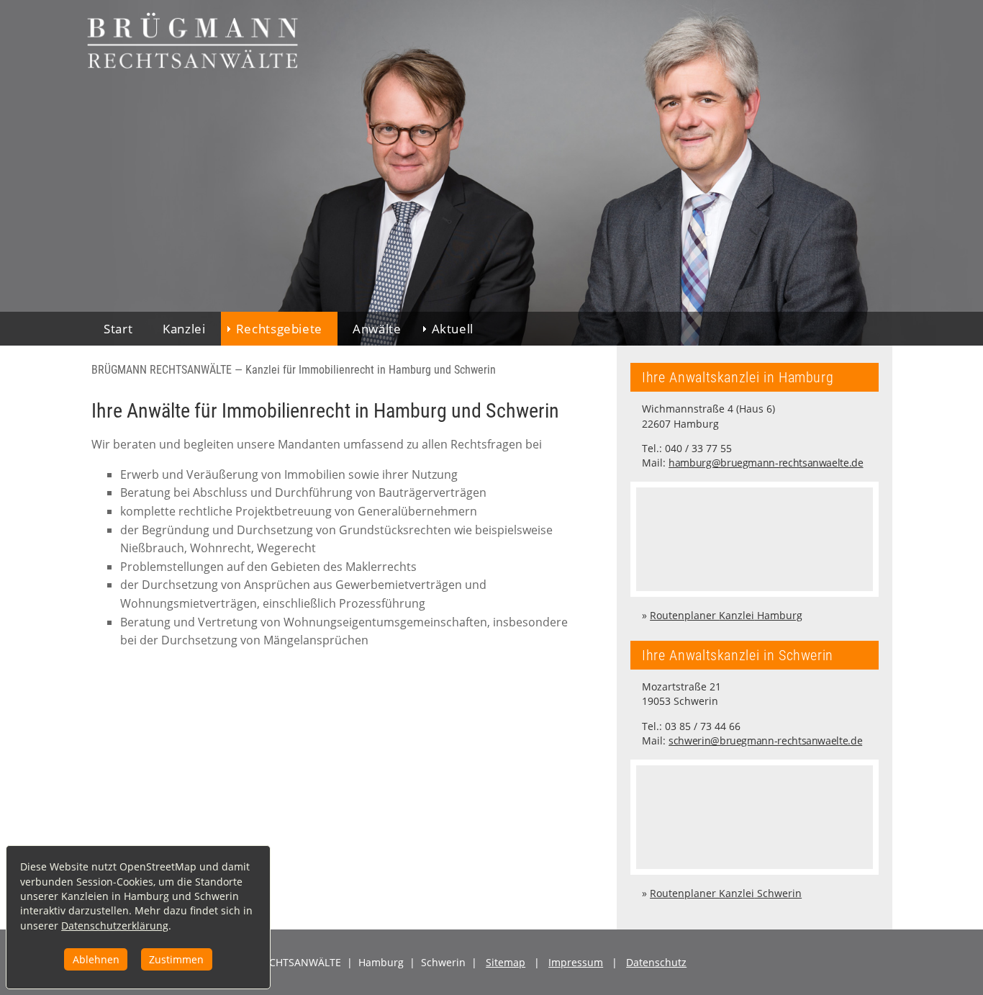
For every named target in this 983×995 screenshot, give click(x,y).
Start (118, 328)
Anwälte (377, 328)
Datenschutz (656, 962)
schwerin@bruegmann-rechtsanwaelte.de (765, 740)
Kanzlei (184, 328)
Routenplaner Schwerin (726, 893)
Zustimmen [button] (176, 959)
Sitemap (505, 962)
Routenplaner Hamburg (726, 615)
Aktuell (453, 328)
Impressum (575, 962)
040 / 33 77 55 (698, 448)
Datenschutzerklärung (114, 925)
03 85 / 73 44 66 (702, 726)
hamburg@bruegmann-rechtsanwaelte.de (766, 462)
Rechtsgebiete (279, 328)
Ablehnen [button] (96, 959)
